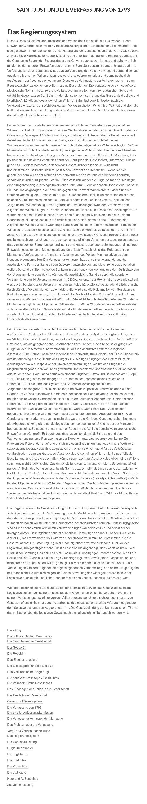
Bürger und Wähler (20, 748)
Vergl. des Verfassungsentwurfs (28, 730)
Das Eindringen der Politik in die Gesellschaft (38, 689)
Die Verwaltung (17, 766)
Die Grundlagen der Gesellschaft (29, 641)
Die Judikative (17, 772)
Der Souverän (16, 647)
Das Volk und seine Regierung (28, 672)
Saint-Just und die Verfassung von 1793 (73, 9)
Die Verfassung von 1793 (24, 707)
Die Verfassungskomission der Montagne (35, 718)
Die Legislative (17, 754)
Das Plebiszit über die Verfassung (30, 724)
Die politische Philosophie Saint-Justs (33, 678)
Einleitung (14, 630)
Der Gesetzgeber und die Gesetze (30, 665)
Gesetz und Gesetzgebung (25, 701)
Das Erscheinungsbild (22, 659)
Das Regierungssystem (23, 735)
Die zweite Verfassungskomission (30, 712)
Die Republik (16, 653)
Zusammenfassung (20, 784)
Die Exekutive (16, 760)
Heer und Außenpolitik (22, 778)
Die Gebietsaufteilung (22, 742)
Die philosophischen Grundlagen (29, 636)
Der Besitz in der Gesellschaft (27, 695)
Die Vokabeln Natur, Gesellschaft (29, 683)
